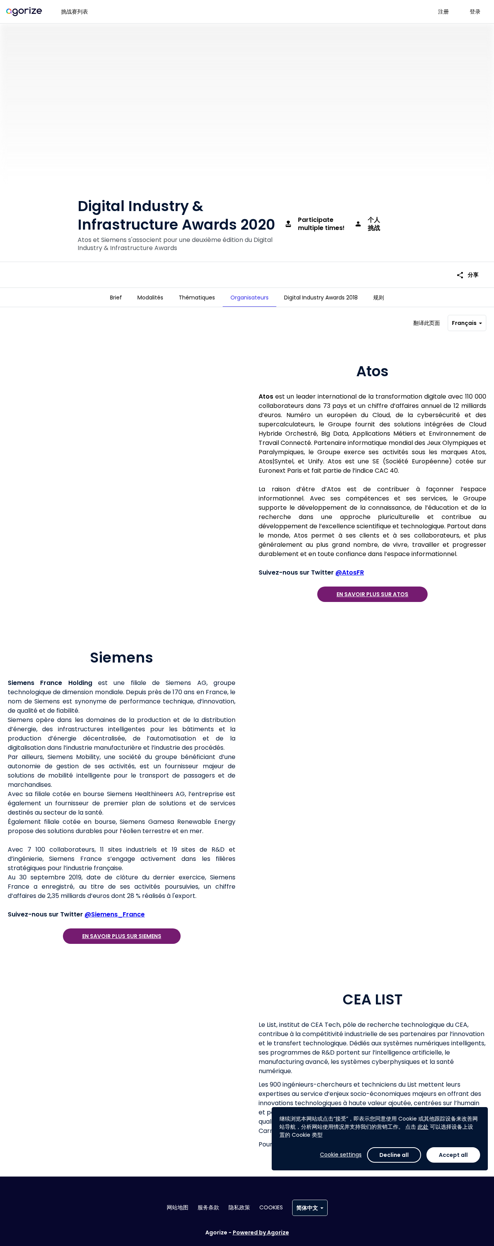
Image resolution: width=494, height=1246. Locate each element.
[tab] (116, 297)
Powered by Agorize (261, 1232)
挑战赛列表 (74, 11)
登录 (475, 11)
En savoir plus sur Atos (372, 594)
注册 (443, 11)
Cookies (271, 1207)
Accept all (453, 1155)
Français (464, 323)
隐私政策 (239, 1207)
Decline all (394, 1155)
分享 (467, 275)
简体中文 (307, 1208)
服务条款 (208, 1207)
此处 (423, 1127)
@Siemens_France (115, 914)
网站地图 (177, 1207)
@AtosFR (349, 572)
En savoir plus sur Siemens (121, 936)
